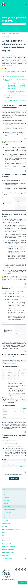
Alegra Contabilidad (13, 33)
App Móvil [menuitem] (4, 526)
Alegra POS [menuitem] (5, 520)
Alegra (3, 57)
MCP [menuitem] (3, 535)
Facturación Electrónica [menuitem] (10, 515)
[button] (25, 489)
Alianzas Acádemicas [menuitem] (8, 552)
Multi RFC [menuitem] (4, 532)
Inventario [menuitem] (6, 500)
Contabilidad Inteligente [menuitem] (8, 546)
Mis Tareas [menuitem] (6, 517)
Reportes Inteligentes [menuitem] (9, 509)
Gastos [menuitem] (5, 494)
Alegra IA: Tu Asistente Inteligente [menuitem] (11, 529)
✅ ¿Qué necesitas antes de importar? (15, 76)
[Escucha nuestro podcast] (25, 569)
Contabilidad (5, 36)
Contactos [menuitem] (6, 497)
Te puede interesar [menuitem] (7, 558)
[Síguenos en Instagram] (19, 569)
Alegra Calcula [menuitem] (6, 555)
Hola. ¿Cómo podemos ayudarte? (14, 19)
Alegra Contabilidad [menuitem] (7, 489)
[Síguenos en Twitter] (22, 569)
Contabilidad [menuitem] (7, 506)
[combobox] (13, 24)
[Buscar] (25, 24)
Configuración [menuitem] (7, 512)
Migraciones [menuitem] (5, 541)
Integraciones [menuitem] (6, 538)
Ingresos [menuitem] (6, 492)
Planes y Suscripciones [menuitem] (8, 549)
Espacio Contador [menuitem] (7, 543)
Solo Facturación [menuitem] (6, 561)
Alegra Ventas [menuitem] (6, 523)
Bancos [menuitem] (6, 503)
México (3, 33)
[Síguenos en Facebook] (16, 569)
